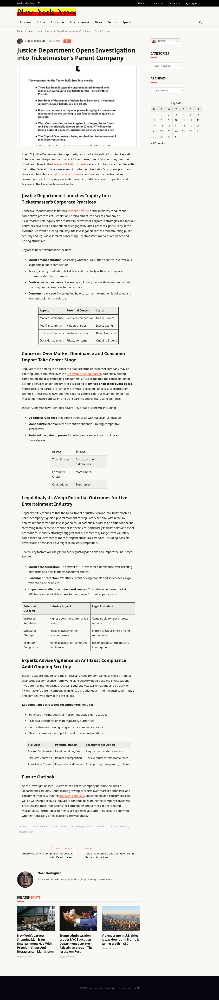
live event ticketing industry (70, 164)
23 (169, 131)
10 (176, 120)
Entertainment (79, 22)
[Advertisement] (117, 12)
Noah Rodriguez (36, 41)
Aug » (161, 142)
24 (176, 131)
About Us (142, 3)
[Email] (5, 198)
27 (198, 131)
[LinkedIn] (5, 180)
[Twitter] (5, 171)
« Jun (153, 142)
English (161, 41)
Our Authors (158, 3)
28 (154, 136)
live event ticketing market (84, 374)
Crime (41, 22)
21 (154, 131)
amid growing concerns (65, 174)
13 (198, 120)
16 (169, 125)
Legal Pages (191, 3)
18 (183, 125)
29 (161, 136)
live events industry (71, 796)
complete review (78, 211)
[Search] (200, 22)
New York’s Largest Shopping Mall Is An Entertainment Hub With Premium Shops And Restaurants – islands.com (35, 943)
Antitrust (24, 826)
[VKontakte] (5, 233)
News (98, 22)
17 (176, 125)
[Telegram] (5, 241)
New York (102, 826)
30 (169, 136)
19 (190, 125)
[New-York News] (46, 12)
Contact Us (174, 3)
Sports (127, 22)
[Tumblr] (5, 215)
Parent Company (120, 826)
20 (198, 125)
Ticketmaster (26, 831)
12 (190, 120)
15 (161, 125)
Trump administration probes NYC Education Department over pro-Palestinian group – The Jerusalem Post (76, 943)
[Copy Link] (5, 206)
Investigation (60, 826)
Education (57, 22)
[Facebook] (5, 163)
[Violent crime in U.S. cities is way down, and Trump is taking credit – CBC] (121, 918)
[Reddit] (5, 224)
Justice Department (82, 826)
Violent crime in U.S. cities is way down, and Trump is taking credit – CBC (120, 939)
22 (161, 131)
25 (183, 131)
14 (154, 125)
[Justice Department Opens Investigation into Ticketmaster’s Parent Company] (78, 106)
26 (190, 131)
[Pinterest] (5, 189)
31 (176, 136)
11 (183, 120)
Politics (112, 22)
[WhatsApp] (5, 250)
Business (25, 22)
